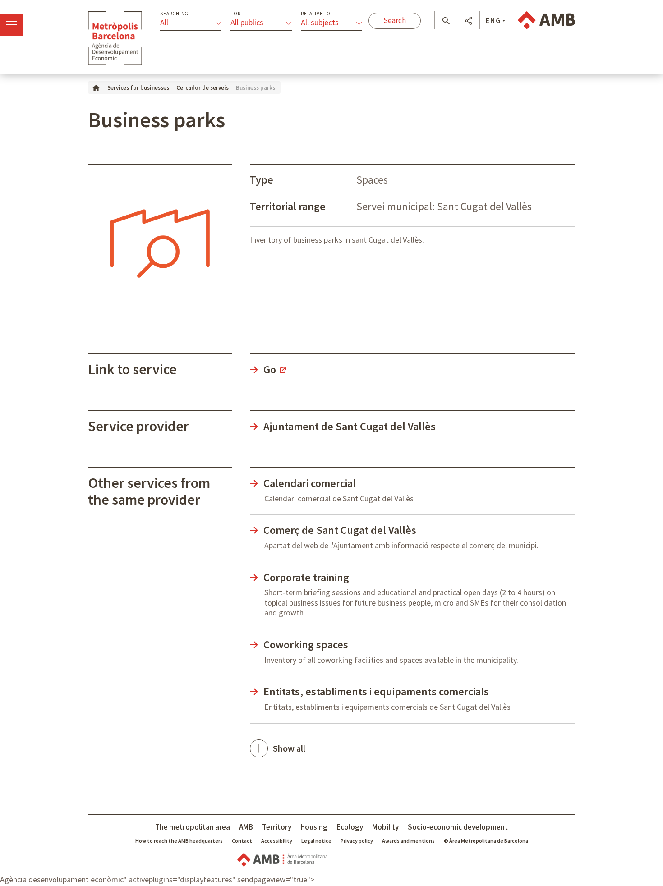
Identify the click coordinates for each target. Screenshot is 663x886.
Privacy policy (357, 840)
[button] (446, 20)
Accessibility (276, 840)
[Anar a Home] (96, 87)
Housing (313, 827)
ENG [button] (493, 20)
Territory (276, 827)
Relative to (316, 13)
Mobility (385, 827)
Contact (242, 840)
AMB (246, 827)
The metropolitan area (192, 827)
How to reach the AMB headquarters (179, 840)
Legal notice (316, 840)
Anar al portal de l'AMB (546, 20)
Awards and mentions (408, 840)
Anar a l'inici (115, 38)
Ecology (349, 827)
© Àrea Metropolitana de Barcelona (486, 840)
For (235, 13)
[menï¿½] (11, 25)
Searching (174, 13)
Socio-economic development (458, 827)
